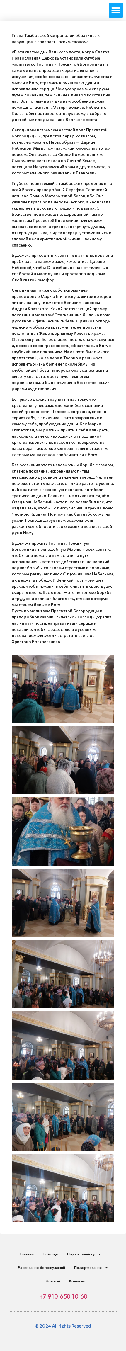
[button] (116, 10)
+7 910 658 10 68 (63, 1296)
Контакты (77, 1281)
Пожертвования (88, 1267)
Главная (27, 1254)
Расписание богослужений (41, 1267)
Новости (53, 1281)
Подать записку (81, 1254)
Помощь (50, 1254)
